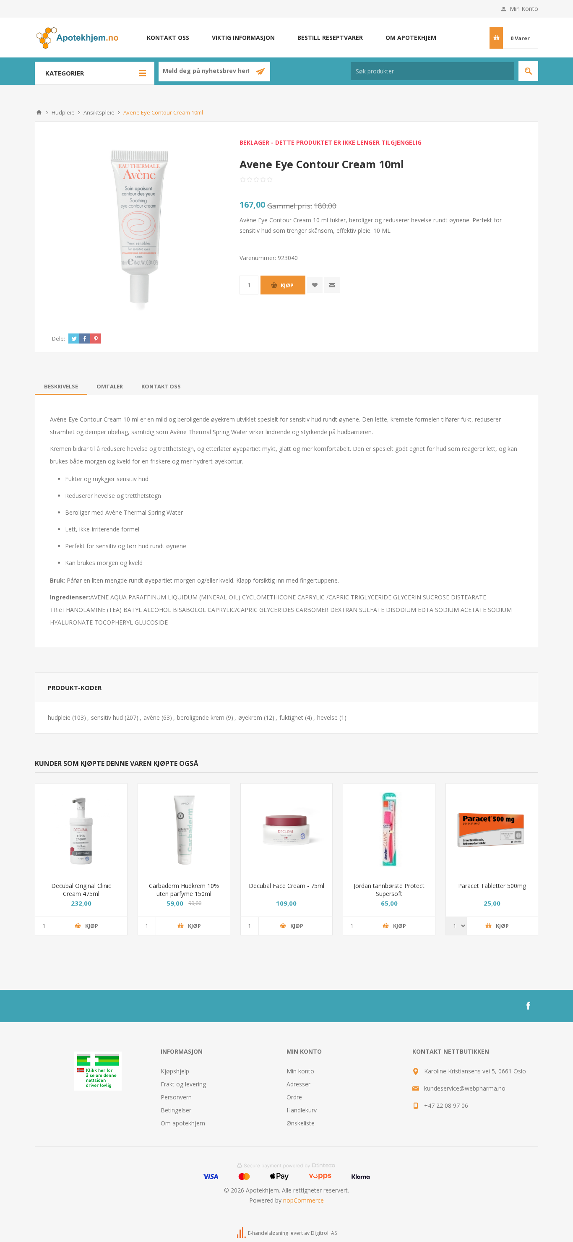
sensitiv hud (107, 717)
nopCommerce (303, 1200)
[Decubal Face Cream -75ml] (287, 829)
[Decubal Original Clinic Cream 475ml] (81, 829)
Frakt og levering (183, 1084)
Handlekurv (301, 1110)
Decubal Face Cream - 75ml (286, 886)
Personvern (176, 1097)
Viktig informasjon (243, 38)
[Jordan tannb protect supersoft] (389, 829)
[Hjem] (39, 112)
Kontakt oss (168, 38)
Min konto (300, 1071)
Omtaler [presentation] (109, 386)
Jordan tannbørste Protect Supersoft (389, 890)
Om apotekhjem (410, 38)
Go (528, 71)
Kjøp (287, 285)
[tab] (61, 386)
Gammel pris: (289, 206)
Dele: (58, 338)
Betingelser (176, 1110)
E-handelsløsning (268, 1233)
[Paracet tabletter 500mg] (492, 829)
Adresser (298, 1084)
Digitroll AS (324, 1233)
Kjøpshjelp (175, 1071)
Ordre (294, 1097)
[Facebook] (528, 1006)
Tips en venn (332, 285)
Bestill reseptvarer (330, 38)
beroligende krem (200, 717)
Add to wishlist (315, 285)
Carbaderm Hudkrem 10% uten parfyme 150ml (184, 890)
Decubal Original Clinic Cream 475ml (81, 890)
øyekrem (250, 717)
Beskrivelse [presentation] (61, 386)
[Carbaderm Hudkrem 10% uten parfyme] (184, 829)
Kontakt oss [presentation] (161, 386)
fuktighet (291, 717)
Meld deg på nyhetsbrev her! (207, 71)
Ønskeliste (300, 1123)
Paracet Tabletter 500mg (492, 886)
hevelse (327, 717)
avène (151, 717)
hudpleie (59, 717)
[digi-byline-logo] (242, 1233)
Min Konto (524, 9)
